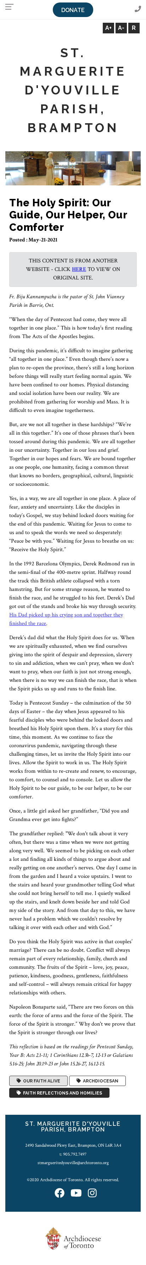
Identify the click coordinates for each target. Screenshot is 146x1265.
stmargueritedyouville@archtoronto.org (73, 1163)
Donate (73, 10)
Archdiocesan (99, 1081)
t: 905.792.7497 (73, 1154)
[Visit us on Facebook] (59, 1193)
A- (121, 28)
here (79, 269)
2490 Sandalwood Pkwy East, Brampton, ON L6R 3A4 (73, 1145)
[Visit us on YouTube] (76, 1193)
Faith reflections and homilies (61, 1092)
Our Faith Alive (40, 1081)
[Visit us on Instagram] (92, 1193)
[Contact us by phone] (138, 9)
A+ (108, 28)
